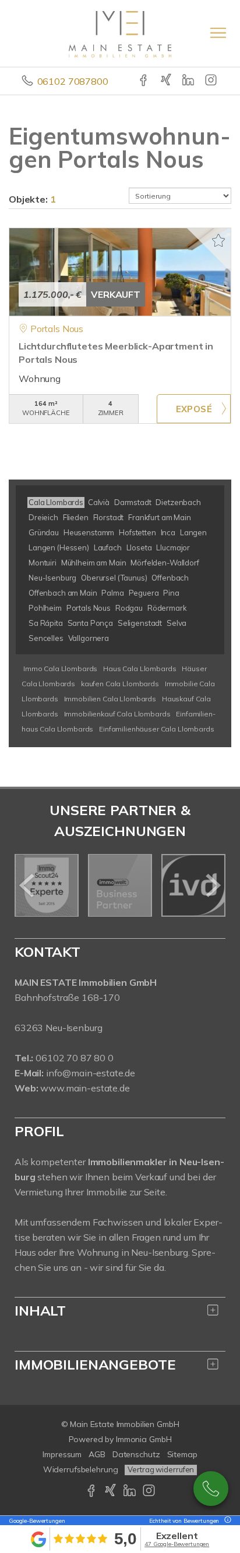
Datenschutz (136, 1454)
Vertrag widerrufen (161, 1469)
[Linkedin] (189, 81)
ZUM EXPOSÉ (194, 408)
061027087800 (210, 1488)
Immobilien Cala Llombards (110, 698)
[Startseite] (120, 33)
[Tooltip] (226, 1521)
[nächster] (212, 885)
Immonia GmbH (144, 1439)
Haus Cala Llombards (139, 668)
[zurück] (28, 885)
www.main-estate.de (84, 1088)
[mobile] (218, 33)
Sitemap (182, 1454)
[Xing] (167, 81)
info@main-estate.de (90, 1073)
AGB (97, 1454)
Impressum (62, 1454)
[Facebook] (144, 81)
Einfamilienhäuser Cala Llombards (156, 729)
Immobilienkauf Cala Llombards (117, 713)
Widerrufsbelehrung (80, 1469)
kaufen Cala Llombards (120, 683)
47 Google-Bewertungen (176, 1544)
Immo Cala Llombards (60, 668)
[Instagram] (211, 81)
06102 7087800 (72, 81)
